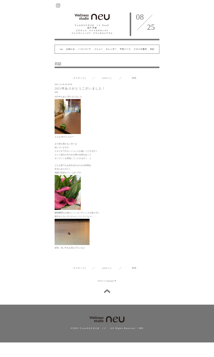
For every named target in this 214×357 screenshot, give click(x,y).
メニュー (98, 49)
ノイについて (84, 49)
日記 (152, 49)
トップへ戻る (107, 291)
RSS (141, 328)
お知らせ (70, 49)
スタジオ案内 (140, 49)
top (61, 49)
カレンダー (111, 49)
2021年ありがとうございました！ (80, 88)
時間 (134, 78)
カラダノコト (79, 78)
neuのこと (107, 78)
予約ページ (125, 49)
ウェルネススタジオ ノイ (93, 328)
